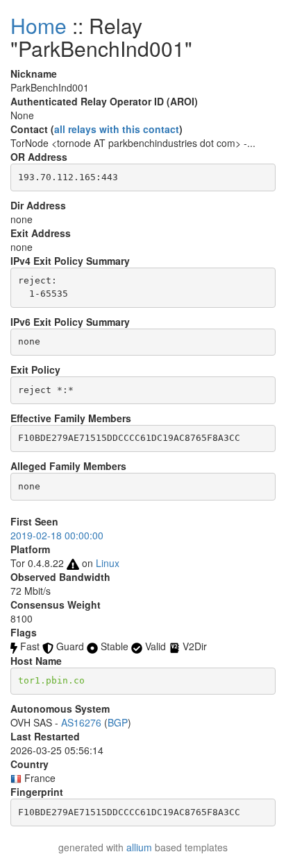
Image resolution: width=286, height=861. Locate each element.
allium (139, 847)
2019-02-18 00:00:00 (56, 535)
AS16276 (81, 722)
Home (38, 25)
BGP (118, 722)
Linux (107, 563)
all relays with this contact (116, 129)
